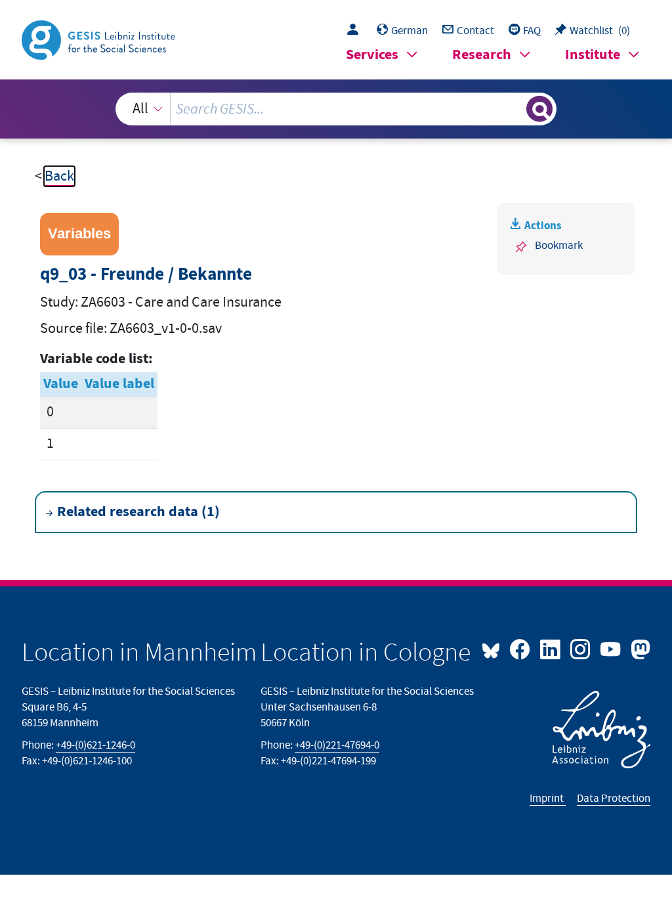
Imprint (548, 798)
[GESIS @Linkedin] (551, 648)
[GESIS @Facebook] (521, 648)
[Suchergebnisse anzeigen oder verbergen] (539, 109)
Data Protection (613, 798)
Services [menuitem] (372, 55)
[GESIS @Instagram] (581, 648)
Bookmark (559, 245)
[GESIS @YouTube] (612, 648)
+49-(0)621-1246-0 (95, 745)
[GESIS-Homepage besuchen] (100, 39)
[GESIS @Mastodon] (638, 648)
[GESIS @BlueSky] (494, 648)
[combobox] (336, 109)
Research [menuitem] (481, 55)
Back (59, 176)
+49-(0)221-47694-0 (337, 745)
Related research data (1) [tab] (138, 512)
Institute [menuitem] (592, 55)
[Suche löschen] (514, 109)
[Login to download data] (356, 31)
